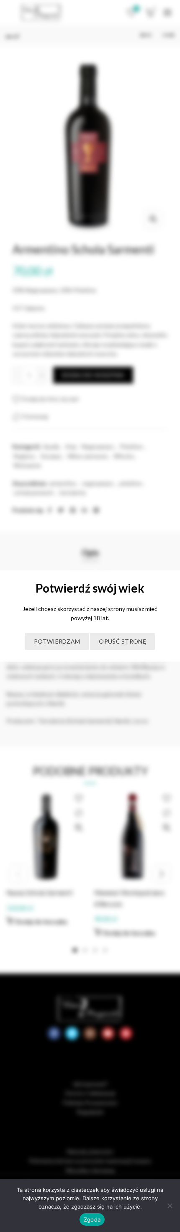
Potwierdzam (57, 641)
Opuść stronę (122, 641)
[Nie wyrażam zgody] (169, 1205)
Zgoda (92, 1219)
